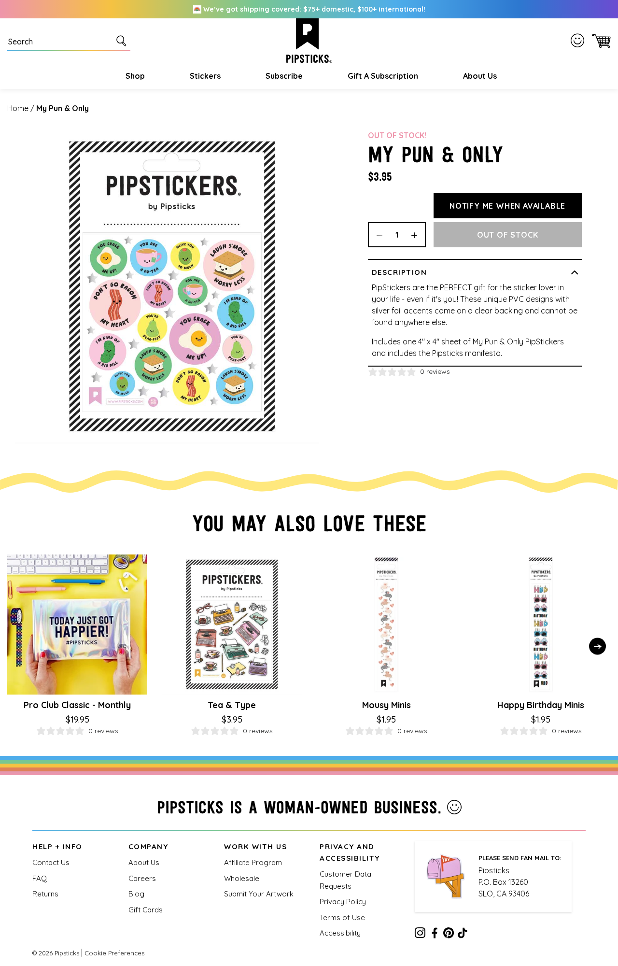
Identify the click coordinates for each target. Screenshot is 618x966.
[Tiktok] (462, 934)
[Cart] (599, 40)
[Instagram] (420, 934)
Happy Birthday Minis (540, 704)
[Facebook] (434, 934)
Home (17, 108)
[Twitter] (448, 934)
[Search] (123, 40)
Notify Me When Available (507, 206)
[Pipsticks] (309, 40)
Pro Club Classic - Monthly (77, 704)
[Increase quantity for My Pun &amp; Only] (417, 235)
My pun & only (62, 108)
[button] (134, 76)
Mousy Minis (386, 704)
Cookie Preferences (114, 953)
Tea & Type (232, 704)
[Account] (579, 40)
